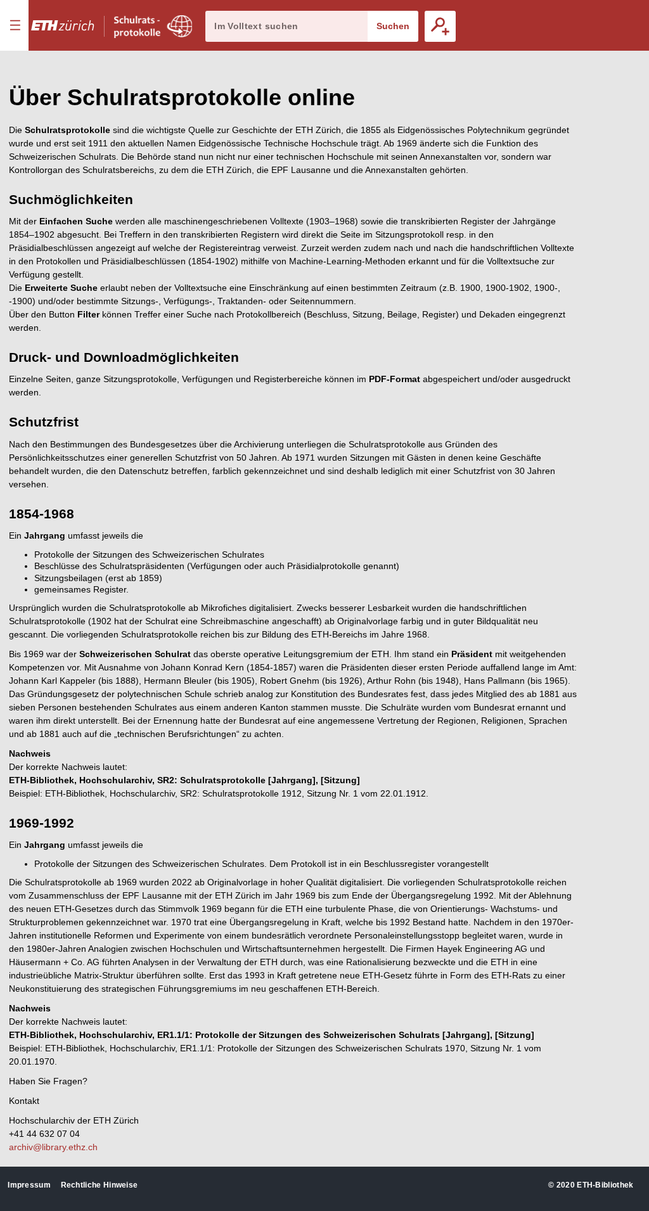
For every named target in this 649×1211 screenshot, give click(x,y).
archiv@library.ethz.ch (53, 1147)
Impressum (29, 1185)
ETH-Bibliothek (605, 1185)
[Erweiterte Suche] (440, 26)
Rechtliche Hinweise (99, 1185)
